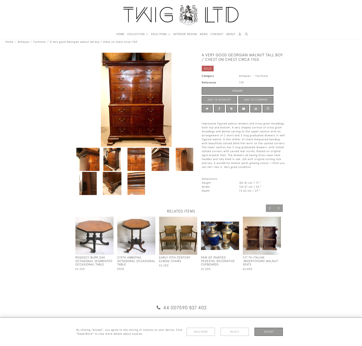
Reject (234, 331)
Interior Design (185, 34)
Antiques (23, 41)
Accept (269, 331)
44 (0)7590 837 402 (184, 307)
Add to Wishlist (219, 99)
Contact (217, 34)
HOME (120, 34)
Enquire (237, 90)
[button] (246, 34)
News (204, 34)
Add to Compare (256, 99)
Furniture (39, 41)
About (230, 34)
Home (9, 41)
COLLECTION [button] (136, 34)
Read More (201, 331)
